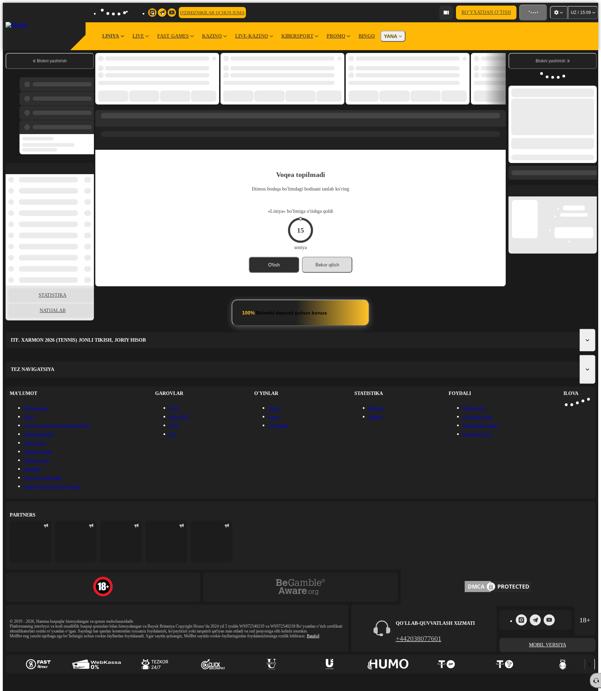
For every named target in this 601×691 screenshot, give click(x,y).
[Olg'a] (589, 664)
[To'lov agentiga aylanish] (446, 13)
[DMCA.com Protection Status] (498, 587)
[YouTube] (549, 620)
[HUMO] (388, 664)
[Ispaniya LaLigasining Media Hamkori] (30, 541)
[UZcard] (329, 664)
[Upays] (271, 664)
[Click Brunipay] (213, 664)
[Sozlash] (558, 12)
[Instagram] (521, 620)
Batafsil (313, 636)
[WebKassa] (96, 664)
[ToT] (504, 664)
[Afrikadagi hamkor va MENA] (76, 541)
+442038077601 (418, 638)
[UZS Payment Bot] (562, 664)
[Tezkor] (154, 664)
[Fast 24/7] (38, 664)
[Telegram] (535, 620)
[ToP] (446, 664)
